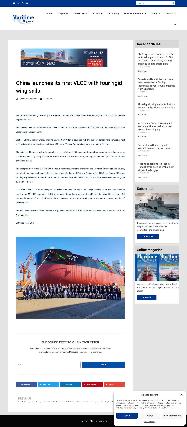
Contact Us (171, 13)
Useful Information (133, 13)
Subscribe (97, 13)
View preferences (172, 415)
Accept (127, 415)
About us (156, 13)
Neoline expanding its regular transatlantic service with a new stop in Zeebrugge (156, 167)
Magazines (63, 13)
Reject (149, 415)
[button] (181, 394)
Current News (80, 13)
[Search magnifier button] (173, 3)
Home (49, 13)
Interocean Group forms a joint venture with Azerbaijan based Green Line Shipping (155, 126)
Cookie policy (149, 422)
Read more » (142, 71)
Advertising (113, 13)
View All (147, 297)
